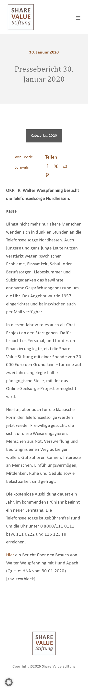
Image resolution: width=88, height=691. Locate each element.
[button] (9, 682)
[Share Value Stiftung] (20, 6)
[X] (56, 167)
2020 (53, 136)
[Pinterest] (47, 175)
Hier (10, 555)
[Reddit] (65, 167)
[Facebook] (47, 167)
